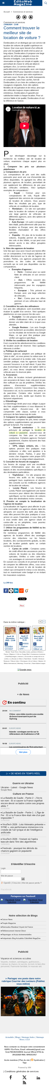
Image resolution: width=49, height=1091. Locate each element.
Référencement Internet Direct (14, 931)
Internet (20, 656)
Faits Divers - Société (30, 659)
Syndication (39, 1060)
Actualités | (10, 1037)
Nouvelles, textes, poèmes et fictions (30, 652)
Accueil (7, 12)
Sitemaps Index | (29, 1037)
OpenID (7, 883)
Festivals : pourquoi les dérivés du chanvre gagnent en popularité (19, 849)
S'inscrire (16, 883)
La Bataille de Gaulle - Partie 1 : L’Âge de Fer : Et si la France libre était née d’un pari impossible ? (23, 815)
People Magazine (9, 923)
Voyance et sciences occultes (16, 958)
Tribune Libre (15, 661)
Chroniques (23, 661)
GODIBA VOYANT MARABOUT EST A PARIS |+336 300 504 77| (10, 647)
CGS (28, 1039)
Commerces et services (23, 12)
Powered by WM (24, 1068)
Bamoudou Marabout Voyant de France (17, 927)
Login (3, 868)
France (6, 654)
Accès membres (11, 1060)
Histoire (40, 661)
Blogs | (18, 1037)
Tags (25, 1063)
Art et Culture (33, 661)
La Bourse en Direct (16, 659)
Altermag (20, 663)
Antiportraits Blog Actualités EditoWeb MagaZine (21, 938)
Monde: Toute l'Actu (12, 652)
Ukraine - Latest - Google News (17, 787)
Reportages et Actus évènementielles (17, 935)
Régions (12, 654)
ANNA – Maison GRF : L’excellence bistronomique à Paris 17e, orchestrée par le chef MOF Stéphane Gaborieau (24, 645)
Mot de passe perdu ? (31, 883)
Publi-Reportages (11, 656)
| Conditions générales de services (21, 1071)
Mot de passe (7, 876)
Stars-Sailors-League (38, 663)
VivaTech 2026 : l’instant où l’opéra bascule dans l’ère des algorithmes (19, 840)
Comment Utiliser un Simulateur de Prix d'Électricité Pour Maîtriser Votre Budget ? (38, 647)
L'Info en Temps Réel (22, 654)
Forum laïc (27, 663)
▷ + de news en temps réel (23, 773)
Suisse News (7, 919)
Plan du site (24, 1060)
